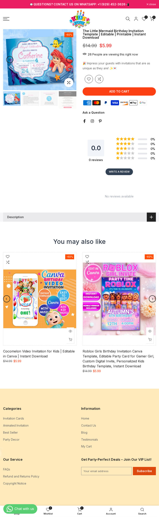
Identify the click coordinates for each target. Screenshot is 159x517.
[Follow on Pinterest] (100, 121)
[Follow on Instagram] (92, 121)
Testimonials (89, 439)
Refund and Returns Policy (21, 476)
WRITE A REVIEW (119, 171)
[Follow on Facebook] (84, 121)
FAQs (6, 469)
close (8, 4)
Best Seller (10, 432)
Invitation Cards (13, 418)
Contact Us (88, 425)
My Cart (86, 446)
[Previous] (9, 59)
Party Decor (11, 439)
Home (85, 418)
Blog (84, 432)
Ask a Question (94, 112)
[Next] (69, 59)
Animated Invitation (16, 425)
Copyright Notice (14, 483)
